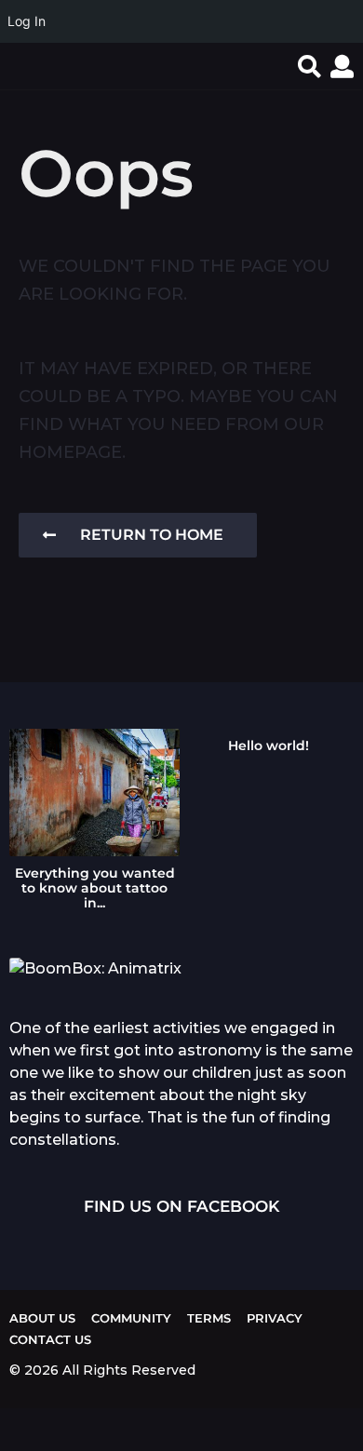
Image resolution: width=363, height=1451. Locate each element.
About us (42, 1317)
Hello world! (268, 745)
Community (131, 1317)
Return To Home (151, 535)
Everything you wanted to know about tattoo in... (95, 888)
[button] (309, 66)
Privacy (274, 1317)
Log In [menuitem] (26, 21)
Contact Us (50, 1339)
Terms (209, 1317)
